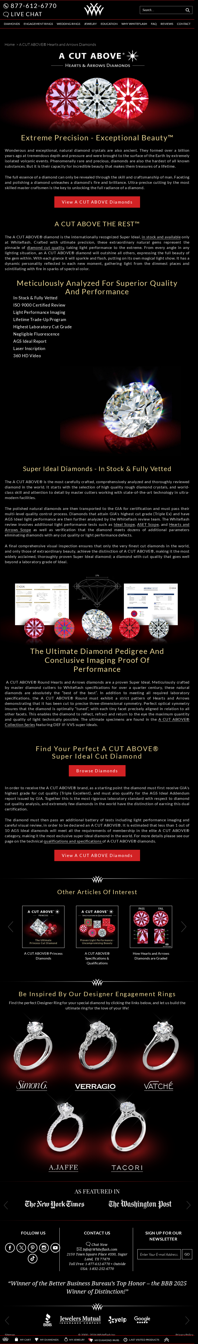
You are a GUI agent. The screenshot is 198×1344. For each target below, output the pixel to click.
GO (187, 1254)
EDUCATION (109, 24)
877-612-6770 (34, 5)
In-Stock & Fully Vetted (35, 297)
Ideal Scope (124, 524)
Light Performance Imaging (39, 312)
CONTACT (184, 24)
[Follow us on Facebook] (10, 1251)
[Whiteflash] (93, 15)
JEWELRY (90, 24)
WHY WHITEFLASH (134, 24)
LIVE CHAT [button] (26, 14)
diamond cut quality (45, 247)
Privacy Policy (184, 1335)
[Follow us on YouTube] (55, 1251)
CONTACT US (97, 1232)
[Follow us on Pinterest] (33, 1251)
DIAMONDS (12, 24)
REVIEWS (167, 24)
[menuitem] (12, 24)
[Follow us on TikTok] (33, 1262)
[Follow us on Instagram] (44, 1251)
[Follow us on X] (21, 1251)
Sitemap (10, 1335)
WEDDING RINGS (68, 24)
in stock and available (161, 236)
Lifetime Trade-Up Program (39, 319)
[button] (6, 14)
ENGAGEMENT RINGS (38, 24)
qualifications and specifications (73, 841)
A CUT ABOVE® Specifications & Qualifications (97, 958)
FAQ (154, 24)
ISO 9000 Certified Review (39, 305)
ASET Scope (148, 524)
